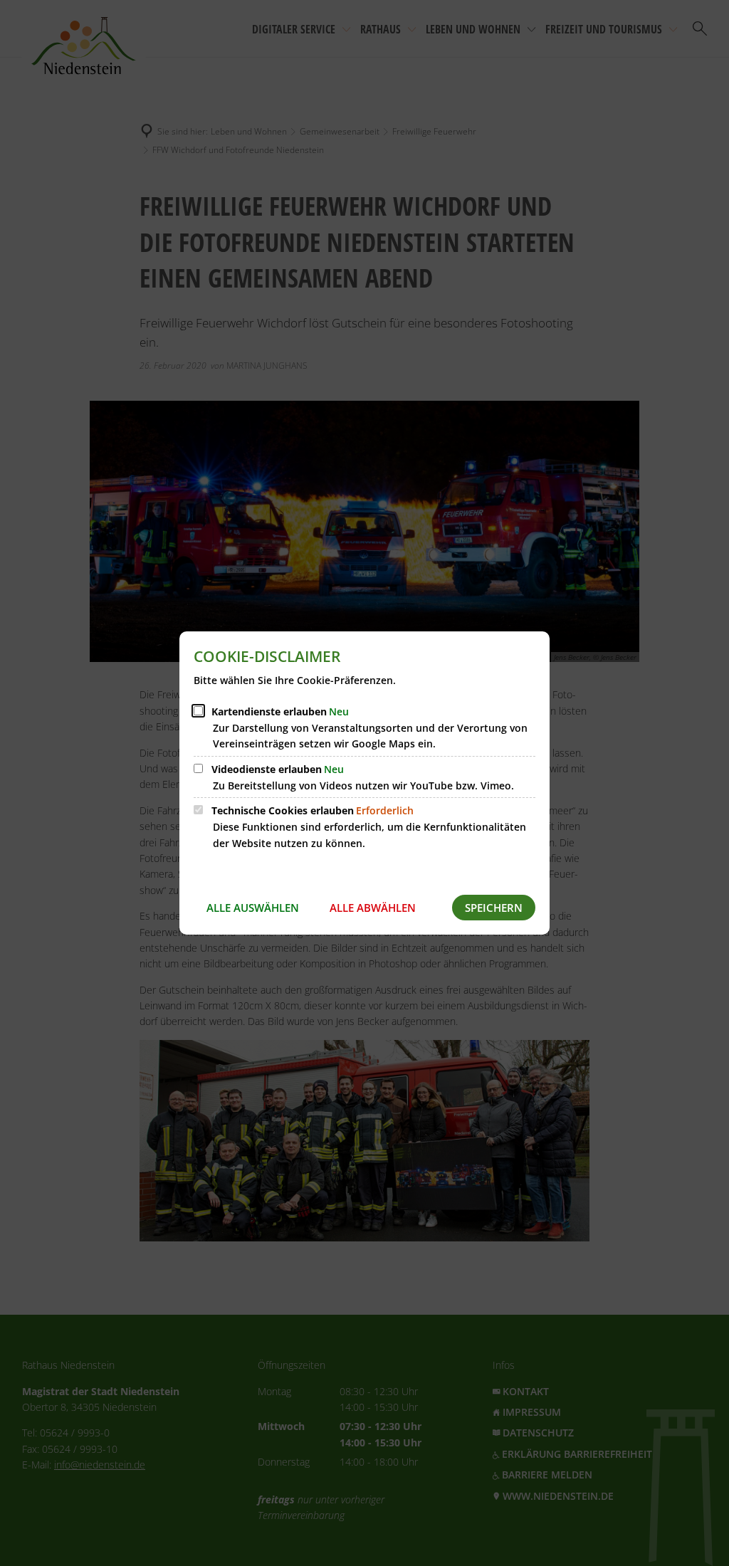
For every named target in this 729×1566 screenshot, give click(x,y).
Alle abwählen (373, 907)
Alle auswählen (252, 907)
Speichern (494, 907)
